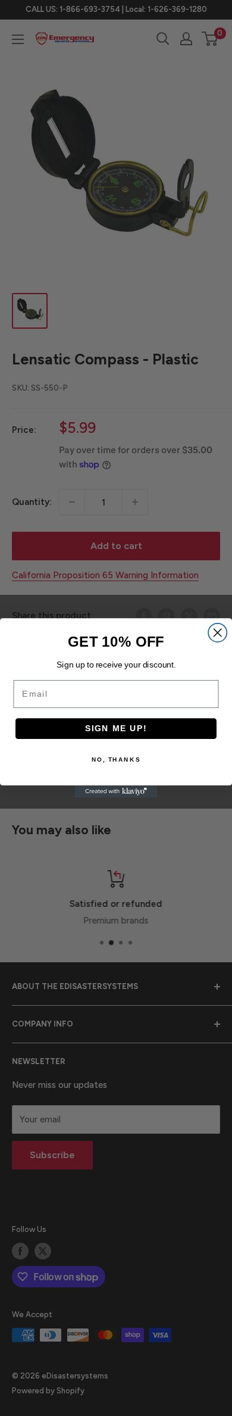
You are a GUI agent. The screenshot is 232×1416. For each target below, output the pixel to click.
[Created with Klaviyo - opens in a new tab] (116, 791)
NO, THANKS (116, 759)
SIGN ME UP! (116, 728)
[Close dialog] (217, 632)
